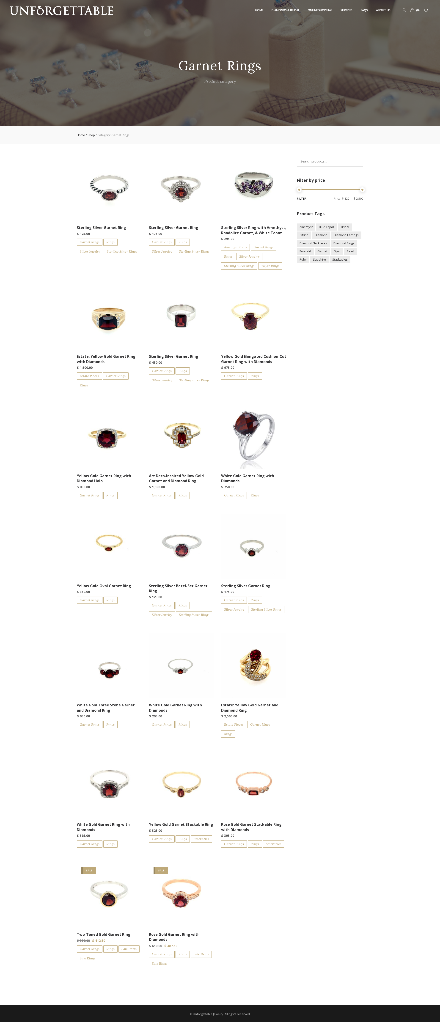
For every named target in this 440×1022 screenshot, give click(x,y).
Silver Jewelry (90, 251)
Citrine (304, 235)
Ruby (303, 259)
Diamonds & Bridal (286, 10)
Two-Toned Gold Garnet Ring (103, 934)
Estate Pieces (89, 376)
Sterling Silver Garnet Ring (101, 227)
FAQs (364, 10)
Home (259, 10)
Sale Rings (87, 958)
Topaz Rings (270, 266)
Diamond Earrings (346, 235)
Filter (301, 198)
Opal (337, 251)
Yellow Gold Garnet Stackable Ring (181, 824)
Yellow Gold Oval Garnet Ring (104, 585)
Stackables (201, 839)
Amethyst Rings (235, 247)
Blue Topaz (327, 227)
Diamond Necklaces (313, 243)
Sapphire (319, 259)
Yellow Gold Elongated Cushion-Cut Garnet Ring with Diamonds (253, 359)
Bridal (345, 227)
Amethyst (306, 227)
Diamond (321, 235)
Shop (91, 135)
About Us (383, 10)
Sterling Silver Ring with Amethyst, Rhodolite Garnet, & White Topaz (253, 230)
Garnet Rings (89, 242)
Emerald (305, 251)
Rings (110, 242)
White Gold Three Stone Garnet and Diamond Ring (106, 707)
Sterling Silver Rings (122, 251)
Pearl (350, 251)
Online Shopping (320, 10)
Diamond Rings (343, 243)
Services (346, 10)
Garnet (322, 251)
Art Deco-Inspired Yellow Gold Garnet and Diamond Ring (176, 478)
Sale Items (129, 949)
